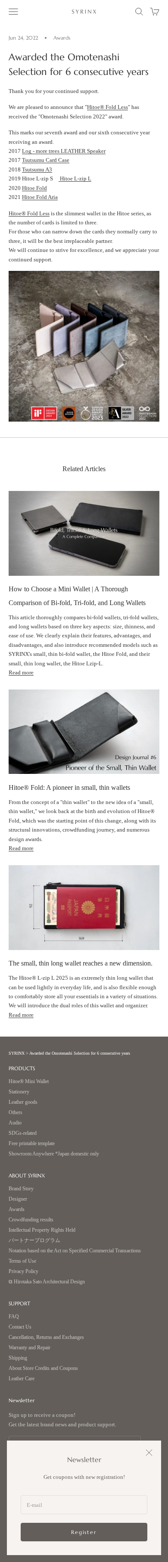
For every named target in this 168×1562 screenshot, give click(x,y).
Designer (18, 1199)
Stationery (19, 1092)
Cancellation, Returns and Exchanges (46, 1337)
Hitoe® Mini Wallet (29, 1081)
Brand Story (21, 1189)
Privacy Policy (23, 1271)
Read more (21, 672)
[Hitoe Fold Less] (84, 345)
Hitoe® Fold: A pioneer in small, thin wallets (69, 787)
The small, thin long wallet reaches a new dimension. (80, 963)
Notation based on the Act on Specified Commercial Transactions (75, 1251)
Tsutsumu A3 (37, 169)
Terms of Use (22, 1261)
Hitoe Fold (34, 188)
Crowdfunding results (31, 1220)
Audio (15, 1123)
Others (15, 1112)
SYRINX (17, 1053)
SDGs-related (23, 1133)
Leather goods (23, 1102)
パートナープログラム (34, 1240)
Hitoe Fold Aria (40, 197)
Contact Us (20, 1327)
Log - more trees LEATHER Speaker (64, 151)
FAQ (14, 1317)
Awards (61, 37)
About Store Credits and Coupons (43, 1368)
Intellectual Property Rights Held (42, 1230)
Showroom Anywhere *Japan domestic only (54, 1154)
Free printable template (32, 1143)
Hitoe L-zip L (75, 178)
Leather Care (21, 1379)
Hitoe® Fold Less (107, 107)
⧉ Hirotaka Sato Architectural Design (47, 1282)
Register (83, 1532)
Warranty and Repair (29, 1348)
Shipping (18, 1358)
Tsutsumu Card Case (45, 160)
